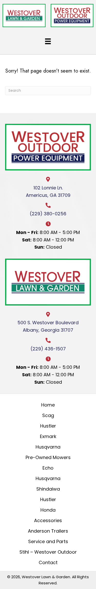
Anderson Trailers (48, 531)
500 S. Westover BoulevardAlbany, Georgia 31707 (48, 326)
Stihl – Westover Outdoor (48, 552)
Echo (48, 468)
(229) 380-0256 (48, 213)
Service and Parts (48, 541)
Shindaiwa (48, 489)
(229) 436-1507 (48, 349)
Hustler (48, 426)
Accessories (48, 520)
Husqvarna (48, 447)
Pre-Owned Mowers (48, 457)
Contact (48, 562)
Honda (48, 510)
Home (48, 405)
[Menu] (47, 41)
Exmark (48, 436)
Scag (48, 415)
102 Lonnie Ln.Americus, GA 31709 (48, 191)
